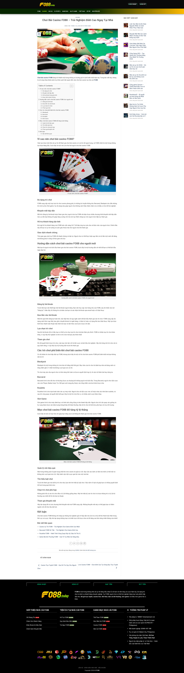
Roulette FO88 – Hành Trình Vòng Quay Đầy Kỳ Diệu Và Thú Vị (59, 533)
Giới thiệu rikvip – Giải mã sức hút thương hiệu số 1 (137, 115)
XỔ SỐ (88, 11)
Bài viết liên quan (47, 133)
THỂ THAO (82, 11)
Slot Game (45, 118)
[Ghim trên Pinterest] (81, 543)
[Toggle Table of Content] (70, 86)
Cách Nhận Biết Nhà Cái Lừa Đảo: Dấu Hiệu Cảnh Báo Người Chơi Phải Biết (137, 45)
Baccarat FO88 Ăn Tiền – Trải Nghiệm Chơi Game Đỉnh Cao (58, 530)
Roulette (45, 116)
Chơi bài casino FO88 (44, 78)
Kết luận (42, 131)
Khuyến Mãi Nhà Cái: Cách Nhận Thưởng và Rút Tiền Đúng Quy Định (138, 35)
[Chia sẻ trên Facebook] (70, 543)
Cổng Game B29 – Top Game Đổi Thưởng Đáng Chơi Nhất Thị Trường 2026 (137, 56)
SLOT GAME (73, 11)
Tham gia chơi (46, 108)
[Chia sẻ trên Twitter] (74, 543)
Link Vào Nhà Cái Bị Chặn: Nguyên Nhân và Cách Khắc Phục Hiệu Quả (137, 26)
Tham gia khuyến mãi (48, 129)
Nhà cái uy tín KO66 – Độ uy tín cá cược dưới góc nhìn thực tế (137, 67)
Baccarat (45, 114)
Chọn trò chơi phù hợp (49, 127)
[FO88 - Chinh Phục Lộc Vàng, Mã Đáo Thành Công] (47, 4)
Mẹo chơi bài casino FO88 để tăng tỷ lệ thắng (54, 121)
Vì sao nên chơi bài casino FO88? (50, 89)
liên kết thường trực (90, 550)
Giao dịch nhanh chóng (49, 97)
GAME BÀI (65, 11)
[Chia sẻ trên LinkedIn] (84, 543)
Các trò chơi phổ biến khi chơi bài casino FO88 (54, 110)
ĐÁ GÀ (50, 11)
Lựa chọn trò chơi (47, 106)
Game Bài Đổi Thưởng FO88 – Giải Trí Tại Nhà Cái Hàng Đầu (59, 537)
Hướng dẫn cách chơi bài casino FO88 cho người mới (56, 99)
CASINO (44, 11)
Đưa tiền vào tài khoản (49, 103)
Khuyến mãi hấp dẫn (48, 93)
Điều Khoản (102, 667)
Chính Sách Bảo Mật (90, 667)
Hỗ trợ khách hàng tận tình (50, 95)
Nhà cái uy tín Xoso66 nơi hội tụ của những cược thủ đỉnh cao (137, 76)
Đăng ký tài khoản (48, 101)
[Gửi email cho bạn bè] (77, 543)
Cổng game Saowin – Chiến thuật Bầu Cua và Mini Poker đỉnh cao (137, 86)
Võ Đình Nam (87, 26)
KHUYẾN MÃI (96, 11)
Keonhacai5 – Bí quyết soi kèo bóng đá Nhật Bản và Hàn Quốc (136, 96)
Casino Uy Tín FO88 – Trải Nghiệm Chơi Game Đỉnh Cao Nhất (59, 527)
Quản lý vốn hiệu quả (48, 123)
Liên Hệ (80, 667)
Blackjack (45, 112)
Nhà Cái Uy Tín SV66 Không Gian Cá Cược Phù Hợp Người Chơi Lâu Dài (137, 106)
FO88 (38, 11)
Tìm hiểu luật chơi (47, 125)
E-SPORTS (57, 11)
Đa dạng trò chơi (47, 91)
